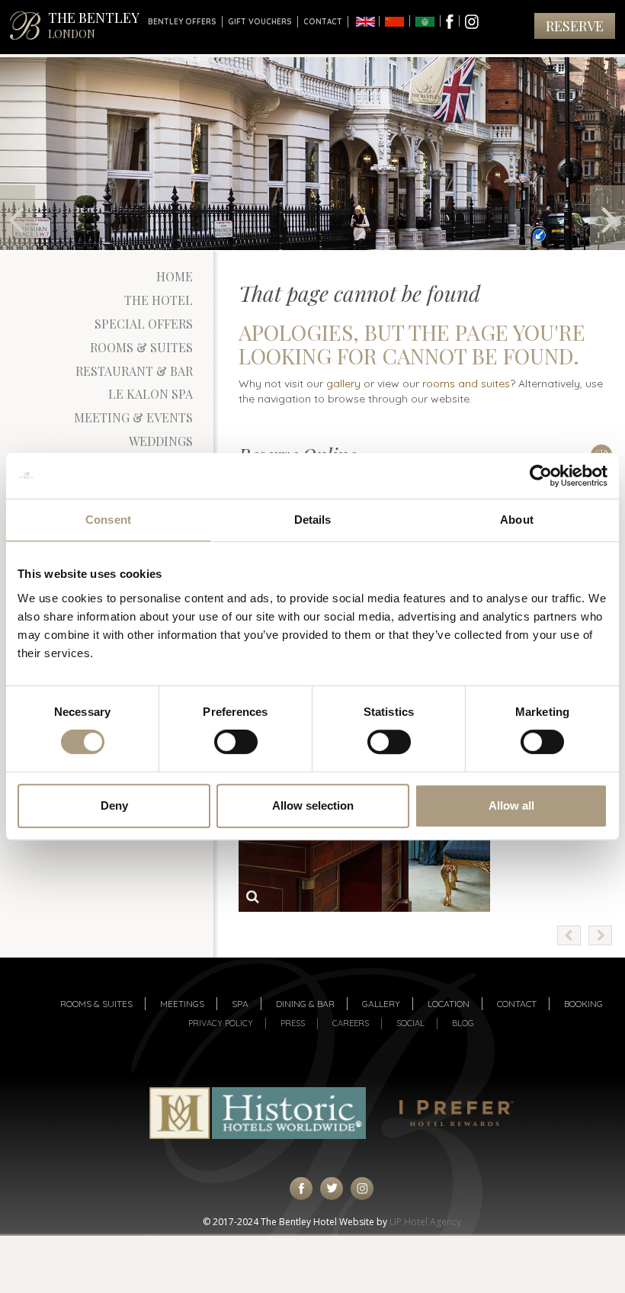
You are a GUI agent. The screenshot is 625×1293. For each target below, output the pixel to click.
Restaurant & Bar (134, 371)
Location (449, 1003)
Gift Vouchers (260, 22)
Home (174, 276)
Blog (463, 1023)
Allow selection (313, 805)
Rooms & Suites (141, 347)
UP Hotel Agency (425, 1221)
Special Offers (144, 324)
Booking (583, 1003)
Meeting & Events (133, 417)
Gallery (381, 1003)
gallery (343, 383)
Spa (240, 1003)
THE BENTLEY (93, 24)
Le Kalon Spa (150, 394)
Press (292, 1023)
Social (410, 1023)
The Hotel (158, 300)
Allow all (511, 805)
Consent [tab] (108, 519)
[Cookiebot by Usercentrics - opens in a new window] (540, 475)
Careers (350, 1023)
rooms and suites (466, 383)
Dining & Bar (305, 1003)
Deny (114, 805)
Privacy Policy (220, 1023)
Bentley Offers (182, 22)
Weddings (161, 441)
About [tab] (517, 519)
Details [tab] (313, 519)
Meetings (182, 1003)
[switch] (236, 742)
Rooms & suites (96, 1003)
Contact (322, 22)
